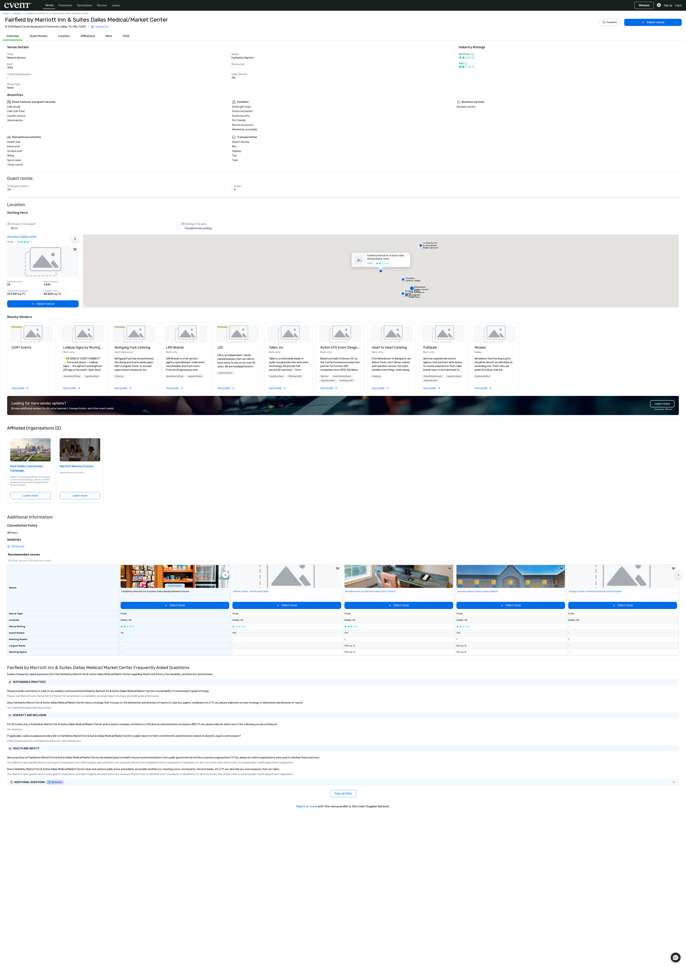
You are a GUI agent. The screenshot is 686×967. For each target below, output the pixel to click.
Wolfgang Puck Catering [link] (132, 347)
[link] (31, 333)
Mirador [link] (480, 347)
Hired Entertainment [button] (342, 376)
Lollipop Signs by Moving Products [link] (83, 347)
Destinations (84, 5)
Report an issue (306, 806)
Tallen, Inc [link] (276, 347)
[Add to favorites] (75, 249)
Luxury (116, 5)
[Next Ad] (75, 239)
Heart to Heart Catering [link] (389, 347)
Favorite (612, 22)
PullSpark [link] (430, 347)
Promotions (65, 5)
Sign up (668, 5)
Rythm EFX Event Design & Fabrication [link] (340, 347)
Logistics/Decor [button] (92, 376)
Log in (678, 5)
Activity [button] (324, 376)
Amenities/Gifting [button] (72, 376)
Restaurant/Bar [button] (482, 376)
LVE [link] (220, 347)
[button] (381, 271)
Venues (49, 5)
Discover (102, 5)
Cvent (6, 13)
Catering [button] (119, 376)
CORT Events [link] (21, 347)
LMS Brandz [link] (175, 347)
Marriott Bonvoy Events (76, 466)
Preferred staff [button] (295, 376)
